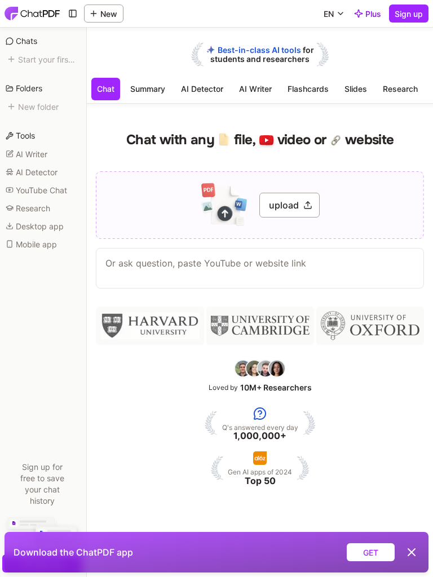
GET (370, 552)
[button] (260, 205)
